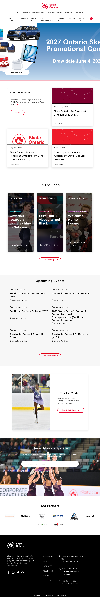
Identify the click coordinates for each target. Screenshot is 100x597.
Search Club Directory (71, 410)
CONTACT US (48, 576)
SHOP (45, 561)
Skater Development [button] (45, 19)
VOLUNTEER (48, 571)
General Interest (50, 471)
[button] (7, 51)
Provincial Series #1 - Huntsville (71, 293)
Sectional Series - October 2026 (29, 311)
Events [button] (33, 18)
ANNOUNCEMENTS (55, 12)
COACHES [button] (60, 18)
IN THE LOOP (69, 12)
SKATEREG (80, 12)
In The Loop (50, 260)
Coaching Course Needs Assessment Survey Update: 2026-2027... (69, 156)
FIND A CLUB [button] (11, 19)
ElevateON (24, 18)
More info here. (17, 72)
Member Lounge (39, 12)
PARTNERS (47, 581)
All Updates (16, 113)
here (16, 104)
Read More (58, 123)
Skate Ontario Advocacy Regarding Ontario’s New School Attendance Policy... (27, 156)
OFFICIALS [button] (71, 18)
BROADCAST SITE (23, 12)
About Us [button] (81, 19)
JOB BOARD (47, 566)
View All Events (50, 356)
